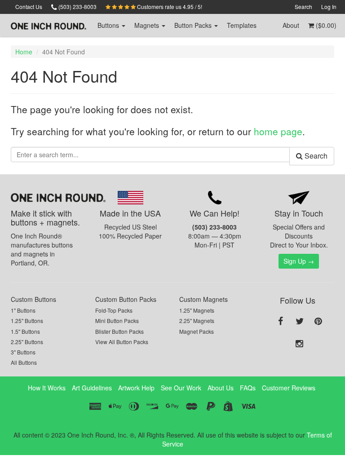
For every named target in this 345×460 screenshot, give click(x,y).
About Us (221, 387)
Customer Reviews (288, 387)
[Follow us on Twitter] (300, 321)
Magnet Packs (196, 331)
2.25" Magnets (196, 320)
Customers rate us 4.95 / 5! (169, 6)
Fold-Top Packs (114, 310)
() (325, 25)
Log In (328, 6)
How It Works (47, 387)
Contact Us (28, 6)
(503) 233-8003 (77, 6)
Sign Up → (298, 261)
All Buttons (24, 362)
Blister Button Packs (119, 331)
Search (303, 6)
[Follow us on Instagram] (300, 344)
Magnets (147, 25)
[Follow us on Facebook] (281, 321)
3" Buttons (23, 352)
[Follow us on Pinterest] (318, 321)
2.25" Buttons (27, 341)
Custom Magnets (203, 299)
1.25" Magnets (196, 310)
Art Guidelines (92, 387)
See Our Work (181, 387)
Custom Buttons (33, 299)
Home (23, 51)
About (291, 25)
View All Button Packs (121, 341)
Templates (242, 25)
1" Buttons (23, 310)
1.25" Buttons (27, 320)
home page (278, 131)
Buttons (109, 25)
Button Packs (193, 25)
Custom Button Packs (125, 299)
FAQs (248, 387)
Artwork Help (136, 387)
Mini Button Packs (117, 320)
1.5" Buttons (25, 331)
